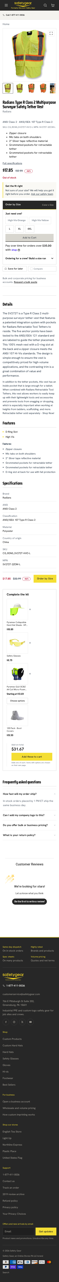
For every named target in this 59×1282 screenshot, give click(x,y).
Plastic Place (9, 1151)
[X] (22, 1022)
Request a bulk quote (25, 282)
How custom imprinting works (19, 1114)
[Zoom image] (51, 33)
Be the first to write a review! (29, 901)
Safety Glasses (11, 1058)
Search (6, 1272)
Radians (7, 111)
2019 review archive (13, 1194)
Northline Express (12, 1144)
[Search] (45, 5)
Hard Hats (8, 1052)
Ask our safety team (42, 194)
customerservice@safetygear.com (21, 994)
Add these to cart (32, 756)
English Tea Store (12, 1131)
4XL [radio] (30, 228)
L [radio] (9, 228)
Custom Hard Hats (13, 1045)
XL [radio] (19, 228)
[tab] (8, 88)
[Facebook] (6, 1022)
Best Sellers (9, 1084)
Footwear (8, 1078)
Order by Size (45, 578)
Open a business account (16, 1101)
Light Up (7, 1138)
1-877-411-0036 (15, 985)
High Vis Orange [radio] (17, 220)
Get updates (46, 1231)
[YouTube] (30, 1022)
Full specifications (12, 163)
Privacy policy (10, 1207)
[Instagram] (14, 1022)
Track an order (11, 1187)
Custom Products (12, 1039)
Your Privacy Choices (14, 1213)
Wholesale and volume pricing (19, 1108)
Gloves (6, 1065)
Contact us (9, 1181)
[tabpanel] (29, 55)
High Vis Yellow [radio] (40, 220)
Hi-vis (6, 1071)
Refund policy (10, 1200)
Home (6, 24)
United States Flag (12, 1157)
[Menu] (6, 5)
